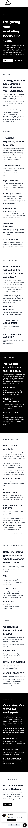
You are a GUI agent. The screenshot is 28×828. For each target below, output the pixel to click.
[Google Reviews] (9, 825)
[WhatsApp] (19, 825)
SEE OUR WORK (18, 60)
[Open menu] (25, 3)
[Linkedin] (14, 825)
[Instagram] (11, 825)
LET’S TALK (7, 60)
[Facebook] (16, 825)
